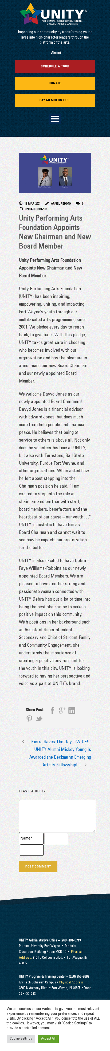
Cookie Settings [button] (21, 1039)
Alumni (56, 53)
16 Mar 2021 (33, 203)
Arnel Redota (61, 203)
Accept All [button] (48, 1039)
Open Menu (55, 119)
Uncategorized (36, 209)
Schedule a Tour (55, 66)
